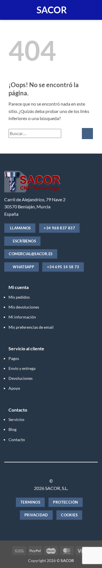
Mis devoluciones (23, 307)
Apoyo (14, 388)
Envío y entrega (21, 368)
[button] (7, 10)
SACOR (52, 9)
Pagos (13, 358)
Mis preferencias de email (31, 327)
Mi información (22, 317)
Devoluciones (20, 378)
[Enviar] (87, 133)
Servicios (16, 419)
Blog (12, 429)
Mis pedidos (19, 297)
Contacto (16, 439)
